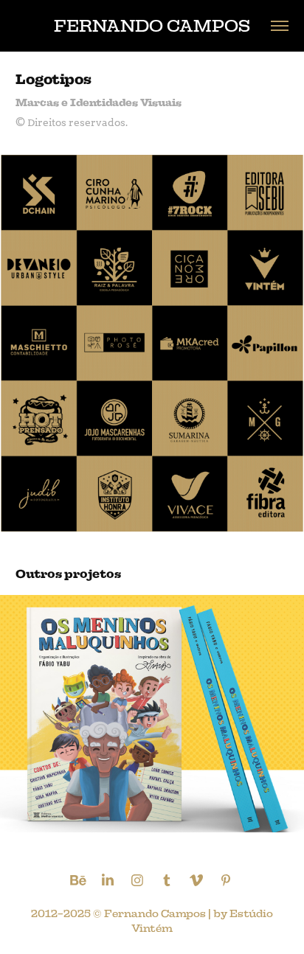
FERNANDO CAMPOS (152, 25)
